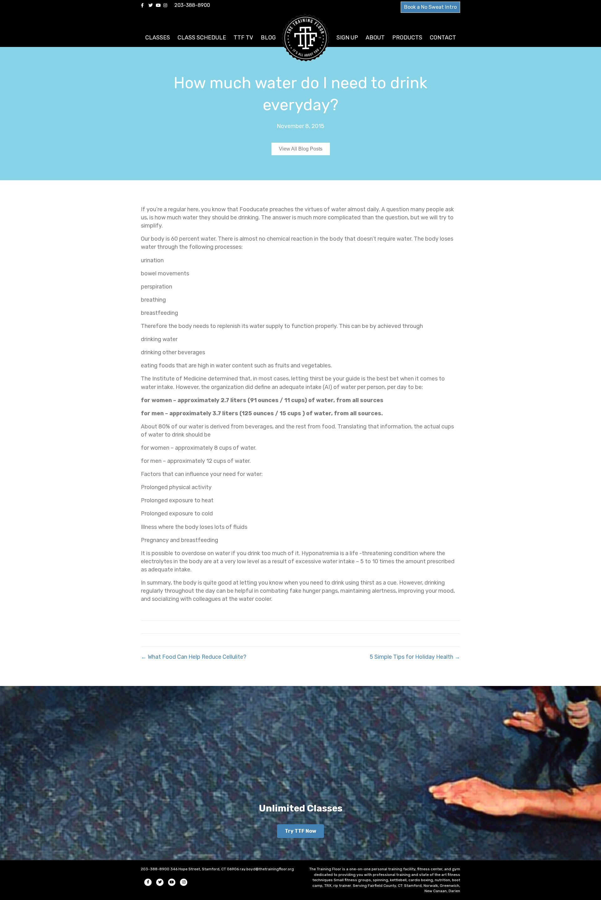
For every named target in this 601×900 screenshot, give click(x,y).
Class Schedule (201, 37)
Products (407, 37)
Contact (443, 37)
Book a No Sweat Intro (430, 7)
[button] (300, 831)
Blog (268, 37)
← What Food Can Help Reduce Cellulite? (193, 656)
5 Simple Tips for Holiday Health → (415, 656)
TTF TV (243, 37)
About (375, 37)
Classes (157, 37)
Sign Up (347, 37)
